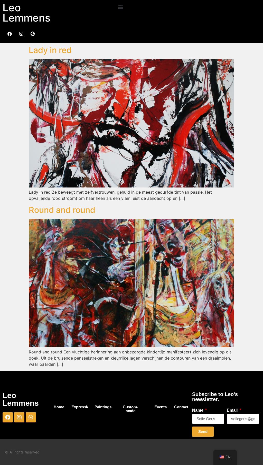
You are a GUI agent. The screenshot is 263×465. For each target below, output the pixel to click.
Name (198, 410)
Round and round (62, 210)
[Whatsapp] (31, 417)
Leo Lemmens (26, 12)
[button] (120, 7)
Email (233, 410)
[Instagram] (19, 417)
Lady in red (50, 50)
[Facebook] (8, 417)
